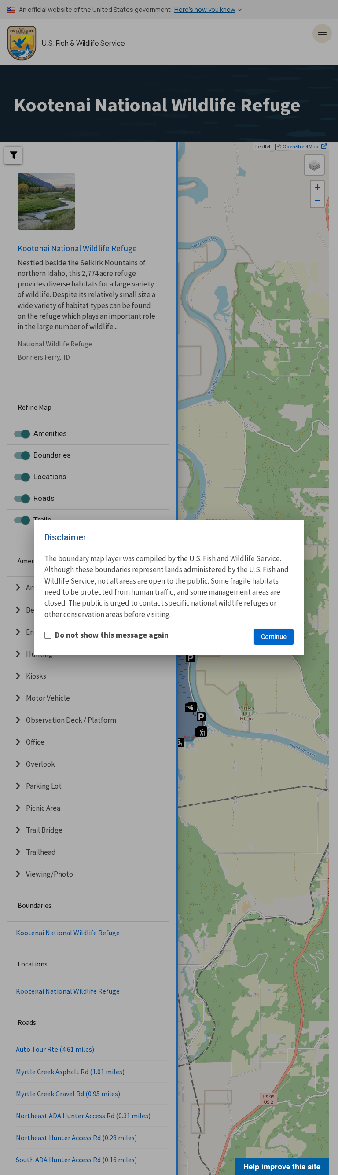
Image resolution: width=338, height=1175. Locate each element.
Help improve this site (281, 1166)
